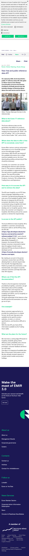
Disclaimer (5, 547)
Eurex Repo (22, 535)
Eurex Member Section (9, 500)
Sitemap (4, 551)
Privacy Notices (5, 24)
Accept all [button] (8, 36)
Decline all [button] (21, 36)
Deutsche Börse (17, 537)
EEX (3, 537)
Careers (4, 447)
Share (18, 61)
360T (8, 537)
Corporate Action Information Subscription (11, 505)
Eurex (3, 535)
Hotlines (4, 464)
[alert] (14, 19)
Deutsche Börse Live (7, 538)
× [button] (27, 1)
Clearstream (19, 538)
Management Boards (8, 439)
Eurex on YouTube (7, 486)
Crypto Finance (6, 541)
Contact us (5, 461)
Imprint (23, 547)
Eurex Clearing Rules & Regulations (12, 549)
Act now (5, 402)
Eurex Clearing (5, 50)
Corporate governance (9, 443)
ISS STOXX (20, 540)
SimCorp (11, 540)
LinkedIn (4, 482)
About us (4, 435)
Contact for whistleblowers (10, 468)
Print (25, 61)
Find (11, 50)
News (15, 50)
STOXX (4, 540)
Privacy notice (14, 547)
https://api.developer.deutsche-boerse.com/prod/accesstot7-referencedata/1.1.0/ (14, 234)
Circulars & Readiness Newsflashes (13, 514)
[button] (2, 27)
